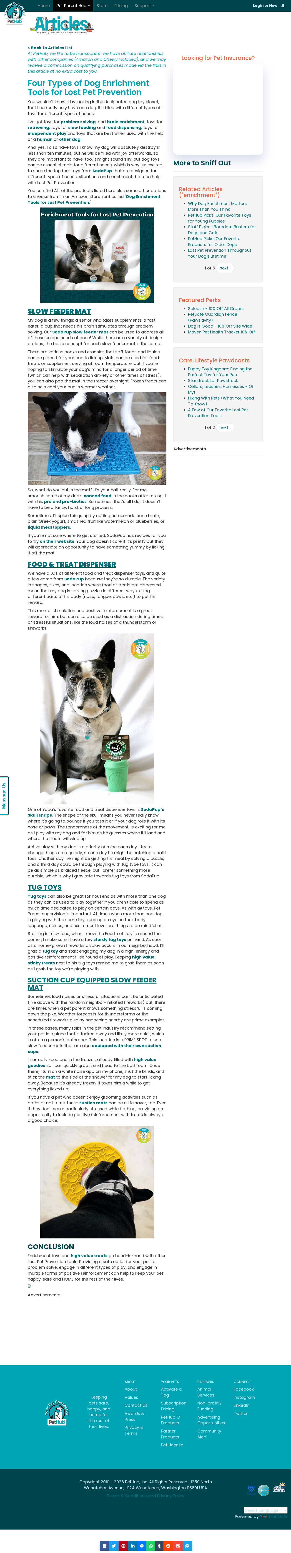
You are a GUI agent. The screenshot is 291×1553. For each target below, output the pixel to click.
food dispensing (123, 127)
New (273, 5)
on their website (57, 541)
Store (102, 5)
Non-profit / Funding (209, 1406)
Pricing (121, 5)
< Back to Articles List (50, 48)
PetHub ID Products (170, 1420)
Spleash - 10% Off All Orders (216, 308)
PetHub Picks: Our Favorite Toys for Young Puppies (219, 218)
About (131, 1389)
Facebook (244, 1389)
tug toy (50, 951)
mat (50, 1077)
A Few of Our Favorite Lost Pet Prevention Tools (218, 413)
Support (143, 5)
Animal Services (205, 1392)
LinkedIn (241, 1405)
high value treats (89, 1255)
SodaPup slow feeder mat (80, 332)
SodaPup (102, 171)
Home (44, 5)
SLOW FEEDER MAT (59, 311)
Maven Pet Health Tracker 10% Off (221, 332)
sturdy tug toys (109, 939)
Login (258, 5)
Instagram (244, 1397)
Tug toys (37, 896)
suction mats (93, 1103)
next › (225, 268)
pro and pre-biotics (65, 501)
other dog (69, 139)
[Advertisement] (97, 1331)
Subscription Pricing (173, 1406)
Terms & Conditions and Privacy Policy (145, 1496)
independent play (47, 133)
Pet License (172, 1445)
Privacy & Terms (134, 1430)
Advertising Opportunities (211, 1420)
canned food (97, 496)
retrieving (38, 127)
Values (131, 1397)
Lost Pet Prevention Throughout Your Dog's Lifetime (219, 253)
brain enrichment (126, 122)
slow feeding (82, 127)
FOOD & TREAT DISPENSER (72, 564)
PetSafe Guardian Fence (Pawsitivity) (212, 317)
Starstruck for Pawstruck (213, 380)
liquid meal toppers (49, 527)
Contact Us (136, 1405)
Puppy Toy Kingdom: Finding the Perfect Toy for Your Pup (220, 372)
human (45, 139)
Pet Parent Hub (72, 5)
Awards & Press (134, 1416)
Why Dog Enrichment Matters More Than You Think (217, 206)
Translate (278, 1516)
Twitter (241, 1413)
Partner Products (170, 1434)
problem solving (78, 122)
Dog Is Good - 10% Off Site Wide (220, 326)
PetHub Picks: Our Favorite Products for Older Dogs (214, 241)
